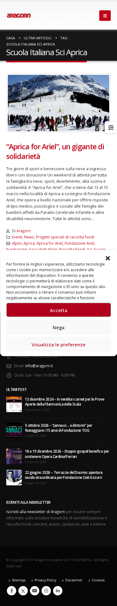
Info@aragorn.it (39, 365)
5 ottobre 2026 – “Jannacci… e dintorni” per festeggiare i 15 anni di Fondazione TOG (58, 428)
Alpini (17, 243)
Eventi (17, 236)
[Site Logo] (18, 15)
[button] (108, 258)
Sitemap (19, 580)
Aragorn (24, 230)
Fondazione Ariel (79, 243)
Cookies (98, 580)
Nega (59, 327)
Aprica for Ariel (50, 243)
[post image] (58, 102)
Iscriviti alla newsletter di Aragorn (35, 511)
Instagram (46, 590)
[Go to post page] (14, 403)
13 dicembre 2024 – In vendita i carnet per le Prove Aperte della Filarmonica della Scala (64, 401)
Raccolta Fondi (72, 249)
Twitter (23, 590)
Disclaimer (74, 580)
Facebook (11, 590)
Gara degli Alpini (43, 249)
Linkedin (57, 590)
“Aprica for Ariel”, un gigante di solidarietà (55, 151)
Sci (89, 249)
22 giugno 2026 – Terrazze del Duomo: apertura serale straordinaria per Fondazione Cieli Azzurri (64, 475)
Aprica (29, 243)
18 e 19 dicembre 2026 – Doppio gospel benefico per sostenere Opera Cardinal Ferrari (67, 454)
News (29, 236)
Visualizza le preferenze (58, 344)
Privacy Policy (45, 580)
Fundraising (16, 249)
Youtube (34, 590)
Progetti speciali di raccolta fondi (65, 236)
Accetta (58, 310)
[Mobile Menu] (105, 15)
